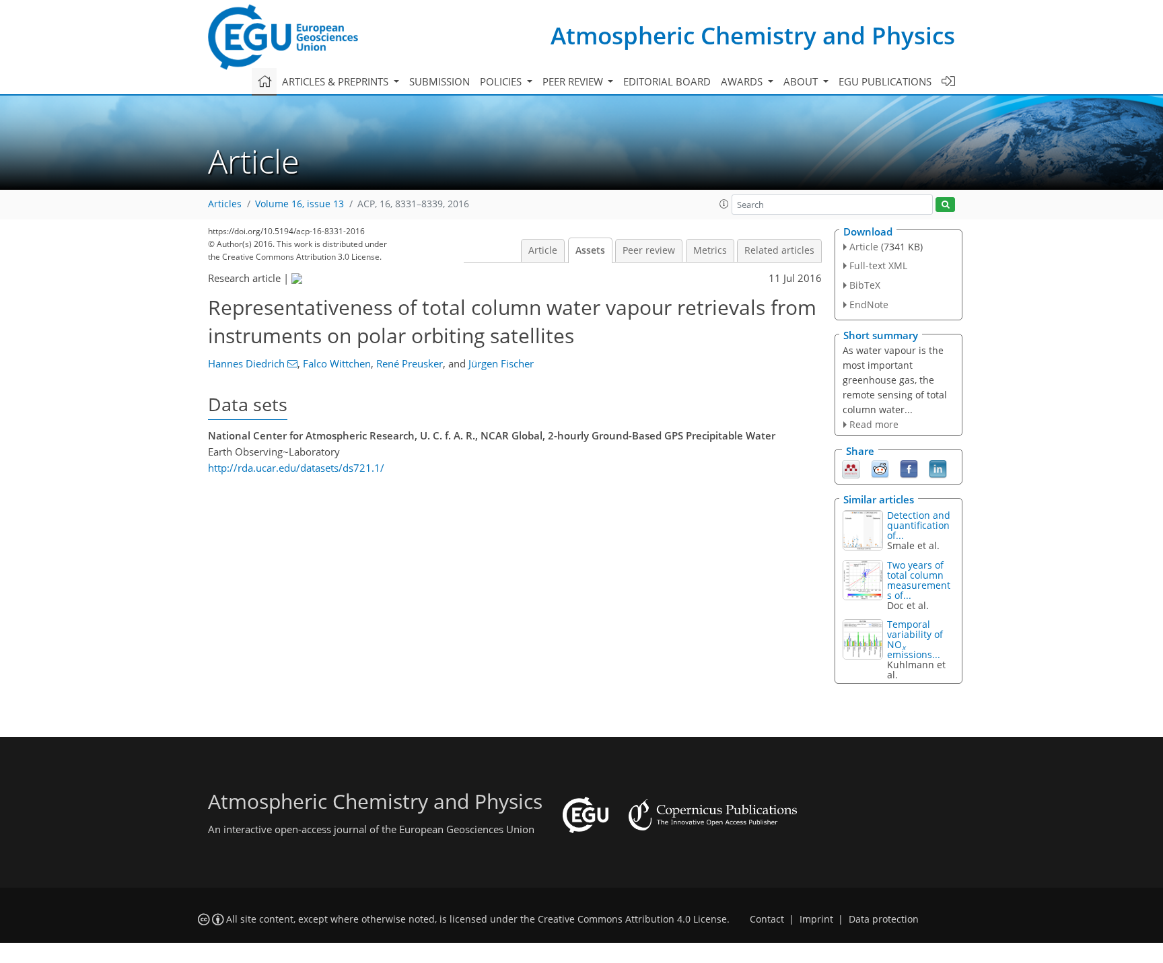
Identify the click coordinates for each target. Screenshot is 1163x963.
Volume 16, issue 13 (299, 204)
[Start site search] (945, 205)
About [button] (801, 81)
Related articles (779, 250)
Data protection (884, 919)
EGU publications (885, 81)
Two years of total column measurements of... (918, 580)
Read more (873, 424)
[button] (724, 204)
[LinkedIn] (938, 468)
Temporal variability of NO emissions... (915, 639)
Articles (225, 204)
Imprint (816, 919)
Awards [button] (743, 81)
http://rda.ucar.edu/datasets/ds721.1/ (296, 467)
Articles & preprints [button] (336, 81)
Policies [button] (502, 81)
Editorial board (667, 81)
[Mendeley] (851, 468)
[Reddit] (880, 468)
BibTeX (864, 285)
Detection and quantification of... (918, 525)
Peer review (649, 250)
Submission (439, 81)
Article (542, 250)
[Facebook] (909, 468)
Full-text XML (878, 265)
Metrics (710, 250)
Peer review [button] (574, 81)
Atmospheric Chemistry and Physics (753, 35)
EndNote (868, 304)
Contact (767, 919)
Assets (590, 250)
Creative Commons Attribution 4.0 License (632, 919)
